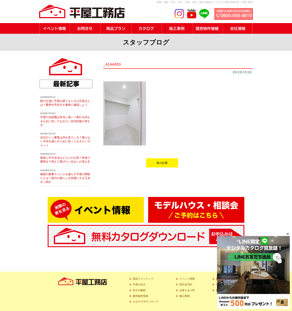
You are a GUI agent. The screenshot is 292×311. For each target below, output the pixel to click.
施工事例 (184, 296)
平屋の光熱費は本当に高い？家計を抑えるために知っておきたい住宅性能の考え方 (65, 121)
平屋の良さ (139, 284)
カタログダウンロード (145, 301)
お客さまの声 (187, 290)
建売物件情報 (140, 296)
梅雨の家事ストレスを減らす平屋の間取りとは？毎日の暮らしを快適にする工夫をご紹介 (65, 178)
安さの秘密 (139, 290)
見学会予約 (185, 284)
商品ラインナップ (143, 278)
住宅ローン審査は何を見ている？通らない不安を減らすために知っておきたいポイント (65, 141)
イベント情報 (187, 278)
